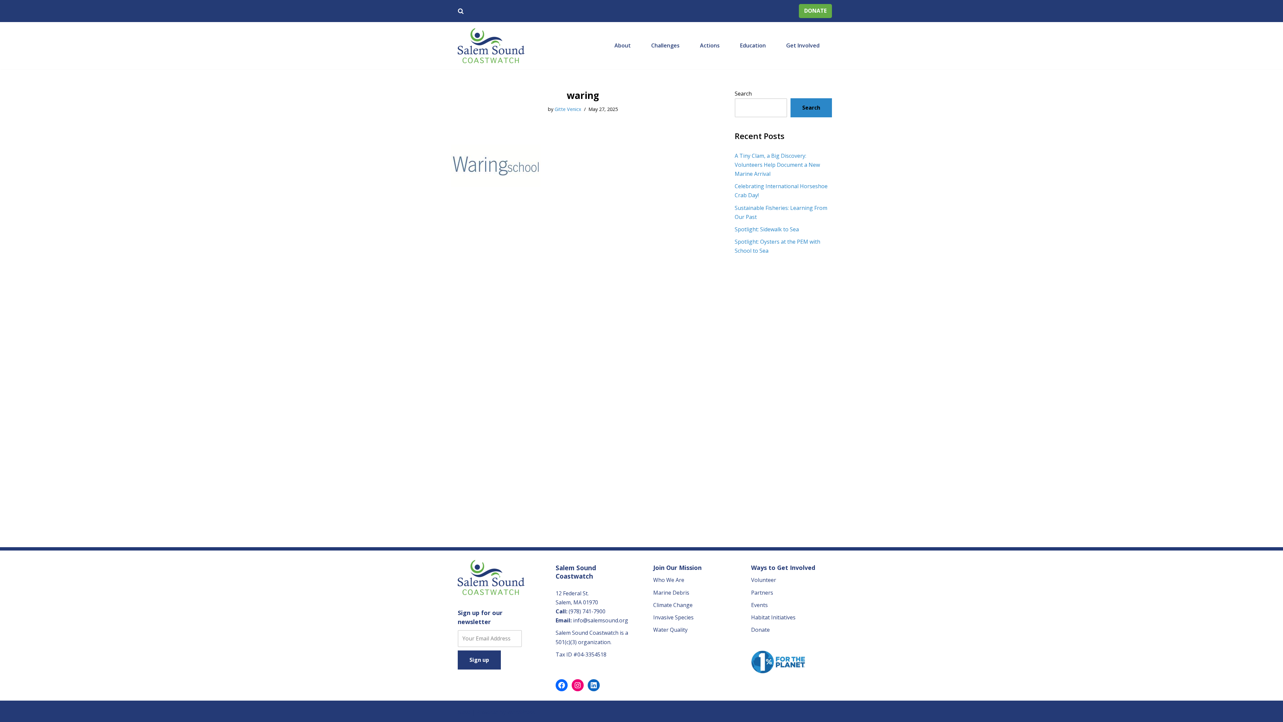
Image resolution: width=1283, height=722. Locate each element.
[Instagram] (578, 685)
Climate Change (673, 605)
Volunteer (763, 580)
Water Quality (670, 629)
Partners (762, 592)
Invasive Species (673, 617)
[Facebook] (562, 685)
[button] (633, 45)
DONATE (815, 10)
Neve (464, 712)
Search (743, 93)
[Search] (461, 11)
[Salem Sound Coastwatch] (491, 45)
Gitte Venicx (568, 109)
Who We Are (668, 580)
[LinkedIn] (594, 685)
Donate (760, 629)
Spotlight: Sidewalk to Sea (767, 229)
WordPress (521, 712)
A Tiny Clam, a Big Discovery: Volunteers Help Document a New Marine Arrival (777, 164)
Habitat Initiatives (773, 617)
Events (759, 605)
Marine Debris (671, 592)
